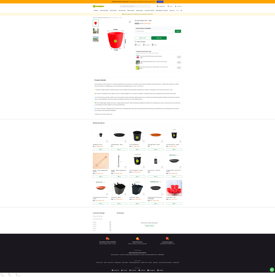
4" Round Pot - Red (171, 197)
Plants (105, 262)
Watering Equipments (134, 262)
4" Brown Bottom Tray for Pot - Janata (100, 198)
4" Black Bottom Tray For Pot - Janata (173, 171)
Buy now (159, 38)
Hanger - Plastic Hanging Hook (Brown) (100, 171)
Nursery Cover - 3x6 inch (154, 170)
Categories (99, 17)
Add (179, 57)
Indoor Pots (106, 17)
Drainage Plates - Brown (154, 144)
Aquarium (155, 262)
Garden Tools (144, 262)
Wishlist (96, 10)
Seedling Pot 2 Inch (97, 144)
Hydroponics (176, 262)
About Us (172, 10)
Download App (104, 10)
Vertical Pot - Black (116, 197)
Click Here (160, 1)
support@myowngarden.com (167, 243)
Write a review (149, 225)
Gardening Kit (117, 262)
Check (178, 31)
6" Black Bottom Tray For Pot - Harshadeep (155, 198)
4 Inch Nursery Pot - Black (172, 144)
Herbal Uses (139, 10)
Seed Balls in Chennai (162, 10)
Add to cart (142, 38)
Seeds (150, 262)
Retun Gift (110, 262)
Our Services (122, 10)
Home (94, 17)
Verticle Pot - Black (134, 197)
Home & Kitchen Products (165, 262)
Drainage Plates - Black (117, 144)
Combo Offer (99, 262)
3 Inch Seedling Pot (134, 144)
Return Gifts (130, 10)
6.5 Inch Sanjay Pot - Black (136, 170)
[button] (96, 23)
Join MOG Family (149, 10)
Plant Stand (125, 262)
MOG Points (113, 10)
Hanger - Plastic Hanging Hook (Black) (118, 171)
